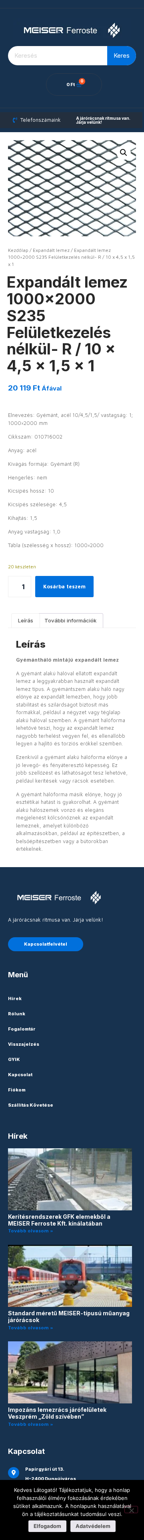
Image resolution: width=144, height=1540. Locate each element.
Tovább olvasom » (30, 1231)
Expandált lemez (51, 250)
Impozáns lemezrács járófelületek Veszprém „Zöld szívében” (57, 1413)
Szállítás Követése (30, 1105)
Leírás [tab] (25, 620)
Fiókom (17, 1090)
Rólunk (16, 1014)
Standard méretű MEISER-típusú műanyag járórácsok (69, 1316)
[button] (123, 152)
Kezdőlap (18, 250)
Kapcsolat (20, 1074)
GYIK (14, 1059)
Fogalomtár (22, 1029)
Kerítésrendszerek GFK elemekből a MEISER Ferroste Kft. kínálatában (59, 1220)
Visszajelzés (23, 1044)
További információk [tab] (70, 620)
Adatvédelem (93, 1526)
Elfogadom (47, 1526)
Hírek (15, 998)
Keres (122, 55)
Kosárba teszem (64, 586)
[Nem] (131, 1509)
